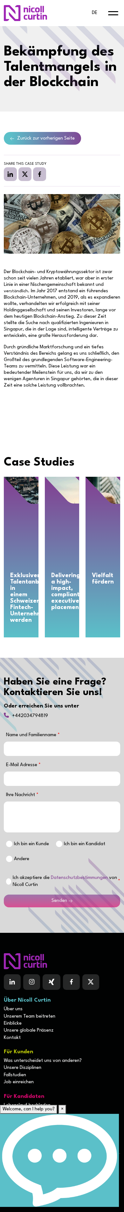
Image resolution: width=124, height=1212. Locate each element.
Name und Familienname (32, 735)
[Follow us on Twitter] (90, 982)
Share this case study (25, 164)
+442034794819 (30, 716)
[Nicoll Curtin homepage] (25, 13)
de (94, 13)
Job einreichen (19, 1082)
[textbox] (62, 749)
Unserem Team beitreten (29, 1016)
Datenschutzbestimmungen (79, 877)
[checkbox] (8, 881)
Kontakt (12, 1037)
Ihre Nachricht (21, 795)
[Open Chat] (59, 1160)
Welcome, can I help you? (29, 1109)
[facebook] (39, 174)
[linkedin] (10, 174)
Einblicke (13, 1023)
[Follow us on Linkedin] (12, 982)
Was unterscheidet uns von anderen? (43, 1060)
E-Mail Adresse (22, 765)
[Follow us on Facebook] (51, 982)
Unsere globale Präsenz (28, 1030)
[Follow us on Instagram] (31, 982)
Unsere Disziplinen (22, 1067)
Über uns (13, 1009)
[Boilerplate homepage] (62, 961)
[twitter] (24, 174)
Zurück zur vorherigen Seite (46, 138)
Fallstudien (15, 1075)
